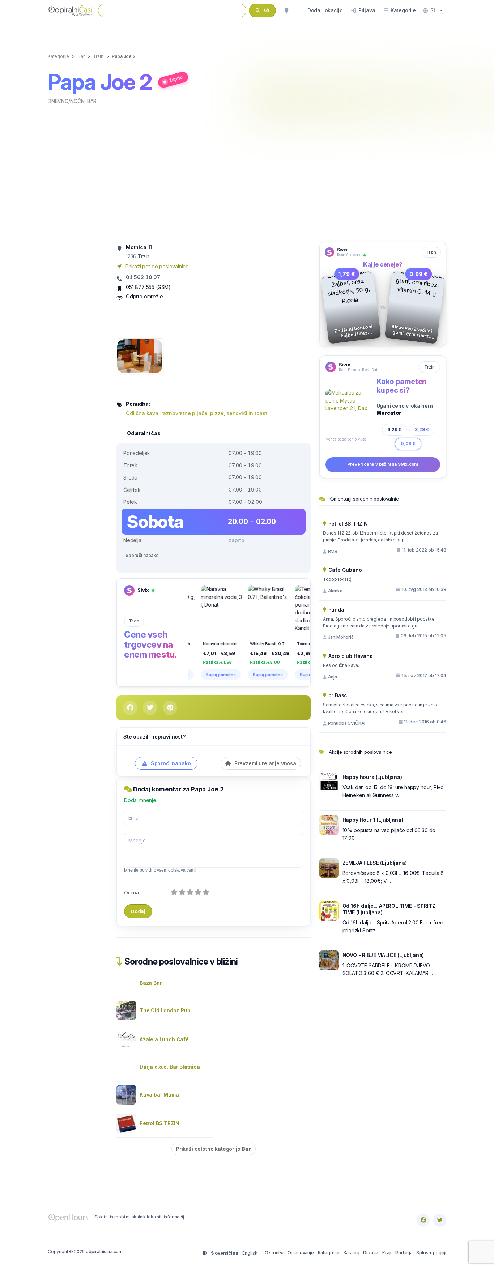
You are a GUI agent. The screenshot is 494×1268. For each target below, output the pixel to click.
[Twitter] (439, 1220)
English (249, 1253)
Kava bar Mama (159, 1095)
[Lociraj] (286, 10)
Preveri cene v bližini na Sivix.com (382, 464)
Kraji (386, 1252)
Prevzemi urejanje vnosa (264, 763)
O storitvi (274, 1252)
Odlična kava (142, 413)
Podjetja (404, 1252)
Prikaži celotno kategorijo (213, 1149)
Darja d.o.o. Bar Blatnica (170, 1067)
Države (370, 1252)
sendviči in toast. (247, 413)
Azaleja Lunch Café (164, 1039)
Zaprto (175, 78)
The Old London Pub (165, 1010)
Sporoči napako (142, 555)
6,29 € (394, 429)
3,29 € (422, 429)
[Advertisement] (247, 172)
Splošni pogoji (431, 1252)
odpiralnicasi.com (104, 1251)
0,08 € (408, 443)
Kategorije (329, 1252)
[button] (433, 10)
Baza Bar (151, 983)
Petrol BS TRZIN (159, 1123)
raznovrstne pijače (184, 413)
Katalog (351, 1252)
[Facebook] (423, 1220)
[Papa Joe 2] (139, 356)
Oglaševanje (301, 1252)
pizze (216, 413)
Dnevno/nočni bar (72, 101)
